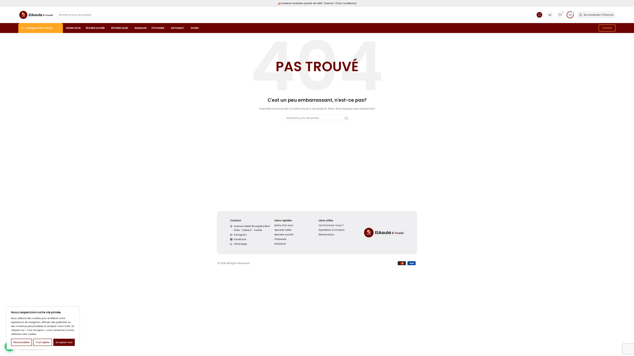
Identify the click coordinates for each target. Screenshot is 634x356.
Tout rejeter (42, 342)
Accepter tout (63, 342)
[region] (43, 328)
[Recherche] (539, 15)
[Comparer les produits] (550, 15)
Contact (607, 28)
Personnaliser (21, 342)
